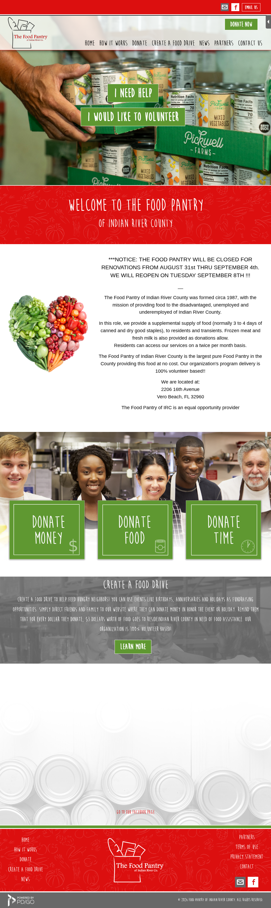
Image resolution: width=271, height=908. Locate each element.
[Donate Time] (223, 530)
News (204, 43)
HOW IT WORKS (25, 849)
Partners (223, 43)
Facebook (235, 8)
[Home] (135, 880)
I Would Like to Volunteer (133, 117)
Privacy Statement (246, 857)
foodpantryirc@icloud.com (225, 8)
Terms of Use (247, 847)
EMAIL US (251, 7)
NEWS (25, 879)
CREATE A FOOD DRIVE (25, 869)
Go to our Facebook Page (135, 812)
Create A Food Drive (173, 43)
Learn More (133, 646)
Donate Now (241, 24)
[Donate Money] (47, 530)
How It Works (113, 43)
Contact (247, 866)
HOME (25, 840)
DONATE (25, 859)
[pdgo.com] (21, 904)
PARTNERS (247, 837)
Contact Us (250, 43)
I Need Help (133, 93)
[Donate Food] (135, 530)
